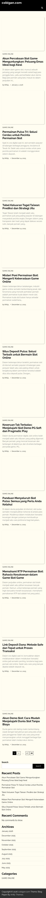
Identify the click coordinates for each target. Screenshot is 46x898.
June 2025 (6, 863)
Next (31, 753)
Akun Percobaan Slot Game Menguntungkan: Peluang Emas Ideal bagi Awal (22, 61)
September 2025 (9, 849)
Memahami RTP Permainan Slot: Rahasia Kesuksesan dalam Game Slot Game (22, 574)
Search (5, 762)
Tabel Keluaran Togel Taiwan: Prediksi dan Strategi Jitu (21, 207)
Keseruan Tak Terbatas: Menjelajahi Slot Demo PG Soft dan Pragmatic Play (21, 428)
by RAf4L (5, 85)
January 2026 (7, 831)
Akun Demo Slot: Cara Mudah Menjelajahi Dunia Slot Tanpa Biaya (21, 721)
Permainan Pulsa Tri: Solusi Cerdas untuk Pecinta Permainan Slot (19, 135)
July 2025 (6, 858)
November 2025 (8, 840)
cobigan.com (12, 3)
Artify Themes (17, 894)
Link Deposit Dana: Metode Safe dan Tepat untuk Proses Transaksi (22, 648)
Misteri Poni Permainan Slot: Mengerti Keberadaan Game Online (20, 278)
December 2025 (8, 836)
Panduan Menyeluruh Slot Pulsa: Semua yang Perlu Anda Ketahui (22, 501)
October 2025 (7, 845)
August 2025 (7, 854)
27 (27, 753)
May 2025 (6, 868)
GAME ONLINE (7, 54)
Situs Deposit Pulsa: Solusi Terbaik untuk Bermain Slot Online (19, 354)
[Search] (42, 8)
